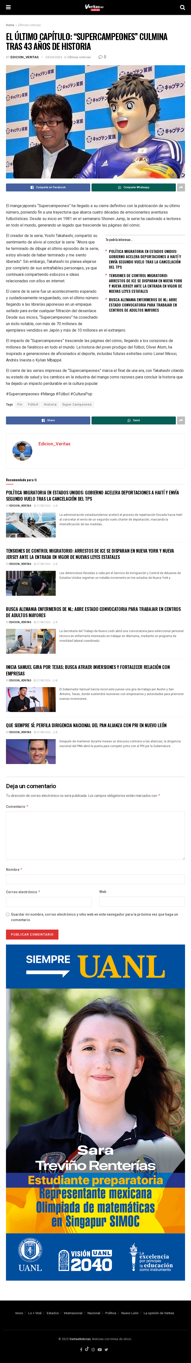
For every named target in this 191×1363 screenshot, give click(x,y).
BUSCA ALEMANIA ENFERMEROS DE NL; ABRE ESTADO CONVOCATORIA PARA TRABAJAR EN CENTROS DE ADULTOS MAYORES (143, 305)
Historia (50, 404)
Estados (53, 1313)
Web (102, 891)
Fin (19, 404)
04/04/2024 (54, 57)
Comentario (17, 806)
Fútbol (33, 404)
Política (110, 1313)
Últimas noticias (29, 25)
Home (10, 25)
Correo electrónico (23, 892)
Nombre (14, 869)
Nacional (94, 1313)
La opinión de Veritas (159, 1313)
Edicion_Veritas (24, 57)
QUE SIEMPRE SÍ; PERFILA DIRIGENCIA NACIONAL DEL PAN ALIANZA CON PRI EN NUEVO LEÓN (86, 725)
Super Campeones (77, 404)
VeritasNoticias (80, 1339)
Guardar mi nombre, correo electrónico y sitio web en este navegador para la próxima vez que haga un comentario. (94, 917)
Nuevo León (130, 1313)
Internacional (73, 1313)
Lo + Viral (35, 1313)
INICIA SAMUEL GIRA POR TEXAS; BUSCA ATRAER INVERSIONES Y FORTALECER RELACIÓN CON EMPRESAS (88, 670)
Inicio (19, 1313)
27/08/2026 (43, 506)
